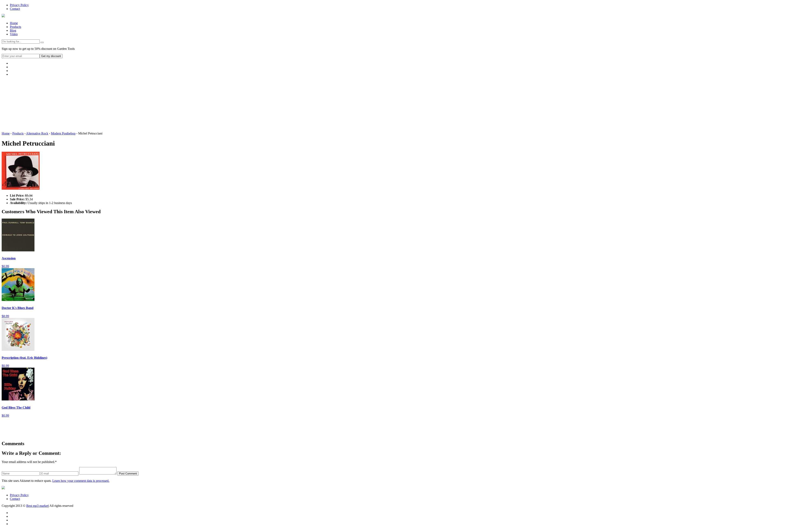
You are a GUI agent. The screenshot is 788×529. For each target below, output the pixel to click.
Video (14, 34)
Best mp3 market (37, 505)
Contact (15, 8)
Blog (13, 30)
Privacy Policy (19, 5)
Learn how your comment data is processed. (80, 480)
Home (14, 23)
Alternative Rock (37, 133)
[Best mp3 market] (3, 16)
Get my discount (51, 56)
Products (15, 27)
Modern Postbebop (63, 133)
